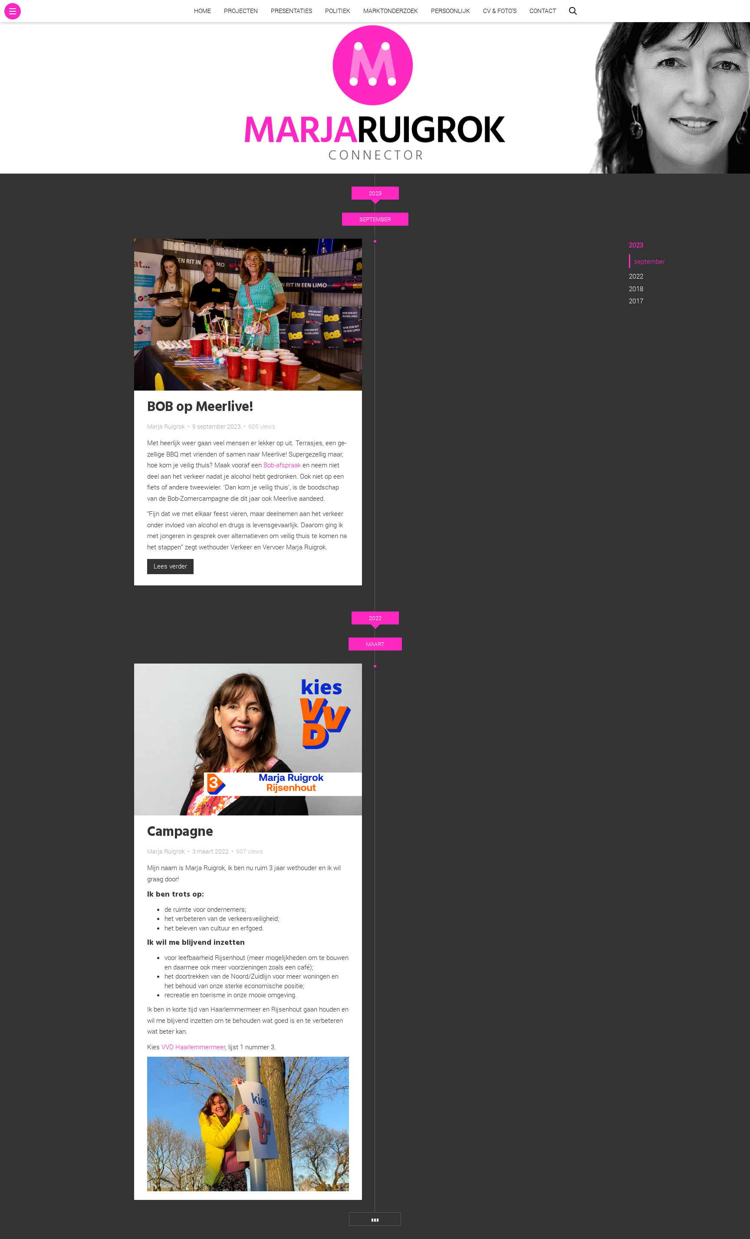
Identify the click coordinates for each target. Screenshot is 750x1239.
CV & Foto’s (499, 11)
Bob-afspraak (282, 464)
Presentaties (291, 11)
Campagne (180, 832)
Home (202, 11)
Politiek (337, 11)
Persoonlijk (450, 11)
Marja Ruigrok (166, 426)
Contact (543, 11)
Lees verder (170, 566)
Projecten (241, 11)
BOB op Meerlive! (200, 407)
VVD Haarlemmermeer (192, 1046)
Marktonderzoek (390, 11)
